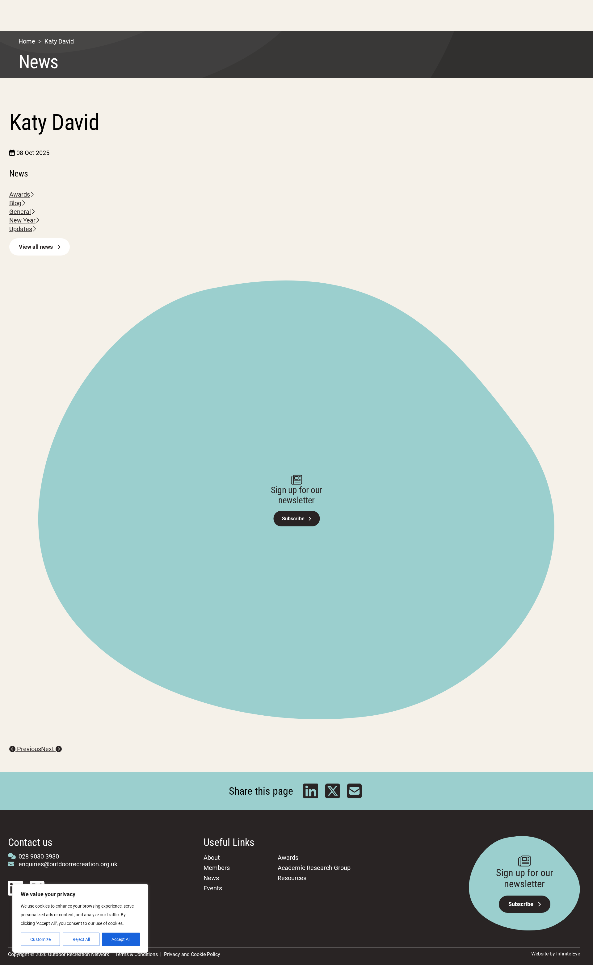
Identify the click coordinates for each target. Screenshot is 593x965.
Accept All (120, 939)
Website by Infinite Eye (555, 954)
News (211, 878)
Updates (20, 229)
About (212, 857)
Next (48, 749)
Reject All (81, 939)
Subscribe (293, 518)
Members (217, 867)
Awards (19, 194)
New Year (22, 220)
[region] (80, 918)
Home (27, 41)
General (20, 211)
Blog (15, 203)
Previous (28, 749)
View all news (36, 246)
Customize (40, 939)
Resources (292, 878)
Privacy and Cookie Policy (192, 954)
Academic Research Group (314, 867)
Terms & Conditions (136, 954)
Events (213, 888)
